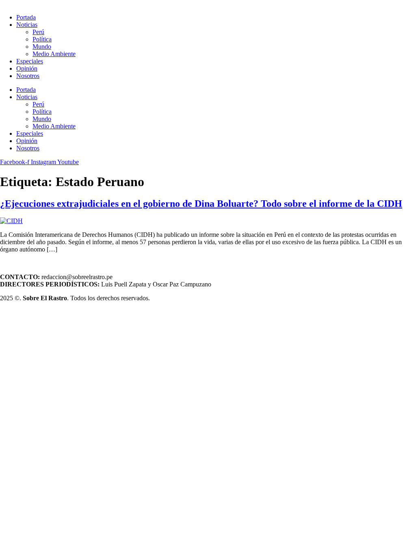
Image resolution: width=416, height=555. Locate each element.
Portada (26, 17)
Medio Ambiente (54, 53)
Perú (38, 31)
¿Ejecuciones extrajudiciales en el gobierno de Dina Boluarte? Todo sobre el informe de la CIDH (201, 203)
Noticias (26, 24)
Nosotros (27, 75)
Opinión (26, 68)
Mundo (41, 46)
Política (42, 39)
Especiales (29, 61)
